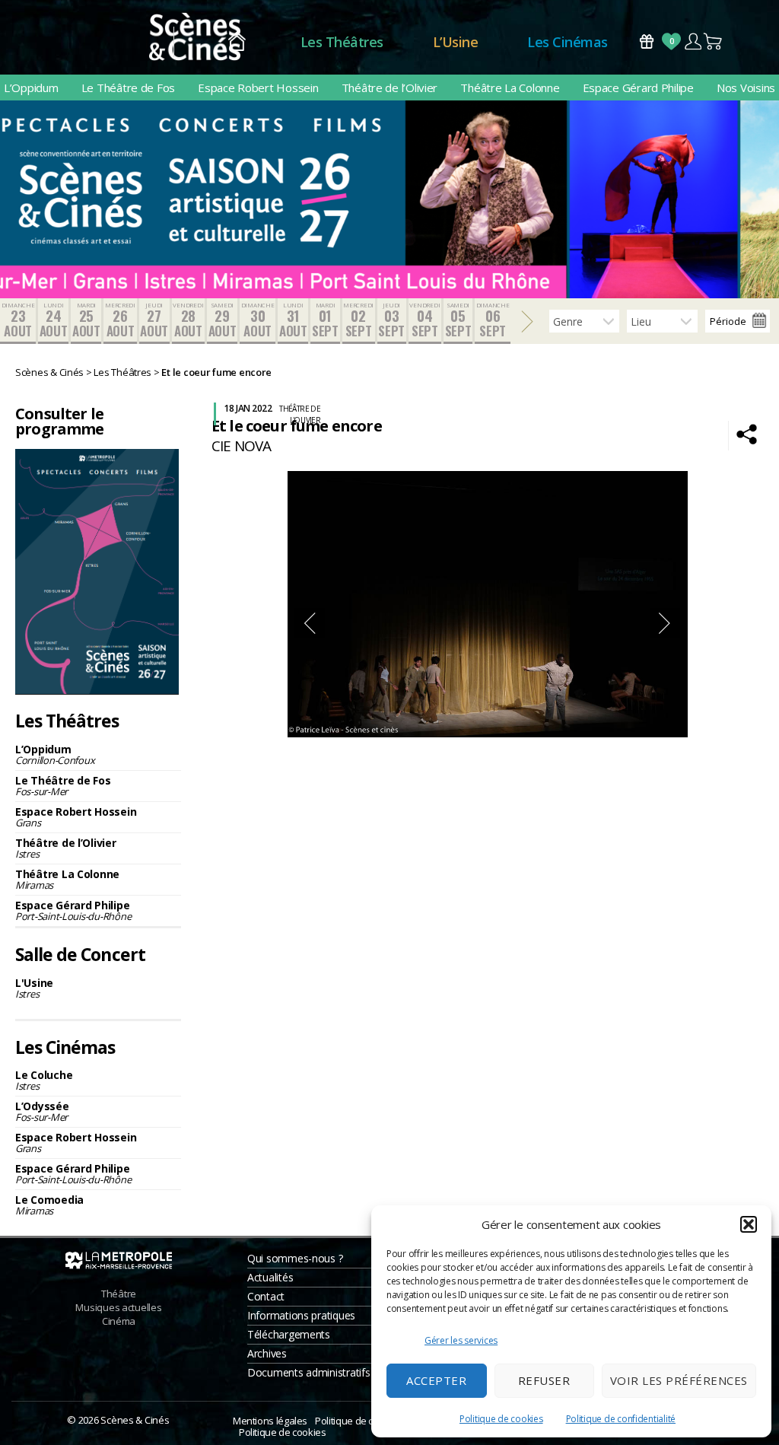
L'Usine (34, 988)
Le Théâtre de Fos (128, 87)
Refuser (544, 1380)
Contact (266, 1296)
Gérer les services (461, 1340)
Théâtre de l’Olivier (390, 87)
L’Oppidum (31, 87)
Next (665, 623)
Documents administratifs (308, 1372)
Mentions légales (270, 1420)
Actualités (270, 1277)
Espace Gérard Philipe (638, 87)
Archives (267, 1353)
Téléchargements (288, 1334)
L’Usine (456, 42)
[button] (748, 1224)
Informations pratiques (301, 1315)
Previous (309, 623)
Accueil (237, 42)
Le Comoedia (49, 1204)
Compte (692, 41)
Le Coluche (43, 1080)
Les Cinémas (567, 42)
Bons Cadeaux (646, 41)
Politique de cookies (501, 1418)
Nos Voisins (746, 87)
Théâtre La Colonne (509, 87)
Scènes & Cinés (134, 1420)
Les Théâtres (341, 42)
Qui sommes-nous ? (294, 1258)
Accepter (436, 1380)
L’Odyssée (42, 1111)
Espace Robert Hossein (258, 87)
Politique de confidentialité (621, 1418)
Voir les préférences (679, 1380)
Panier (713, 41)
